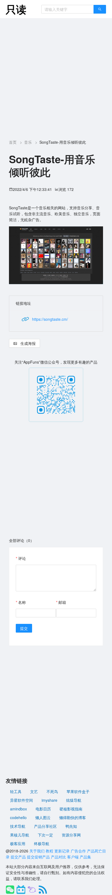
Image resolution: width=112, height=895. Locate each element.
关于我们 (37, 851)
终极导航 (41, 843)
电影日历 (43, 808)
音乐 (28, 142)
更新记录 (62, 851)
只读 (16, 9)
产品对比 (58, 856)
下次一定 (45, 835)
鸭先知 (71, 826)
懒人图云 (43, 817)
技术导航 (17, 826)
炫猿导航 (73, 800)
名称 (22, 602)
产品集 (85, 856)
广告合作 (78, 851)
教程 (49, 851)
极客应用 (17, 843)
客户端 (73, 856)
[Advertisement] (56, 77)
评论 (22, 558)
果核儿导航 (19, 835)
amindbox (18, 808)
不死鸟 (52, 791)
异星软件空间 (21, 800)
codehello (18, 817)
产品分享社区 (45, 826)
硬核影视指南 (71, 808)
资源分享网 (71, 835)
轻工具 (15, 791)
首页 (13, 142)
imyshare (49, 800)
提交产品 (18, 856)
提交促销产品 (38, 856)
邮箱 (62, 602)
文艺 (34, 791)
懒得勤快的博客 (72, 817)
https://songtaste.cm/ (50, 319)
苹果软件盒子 (78, 791)
